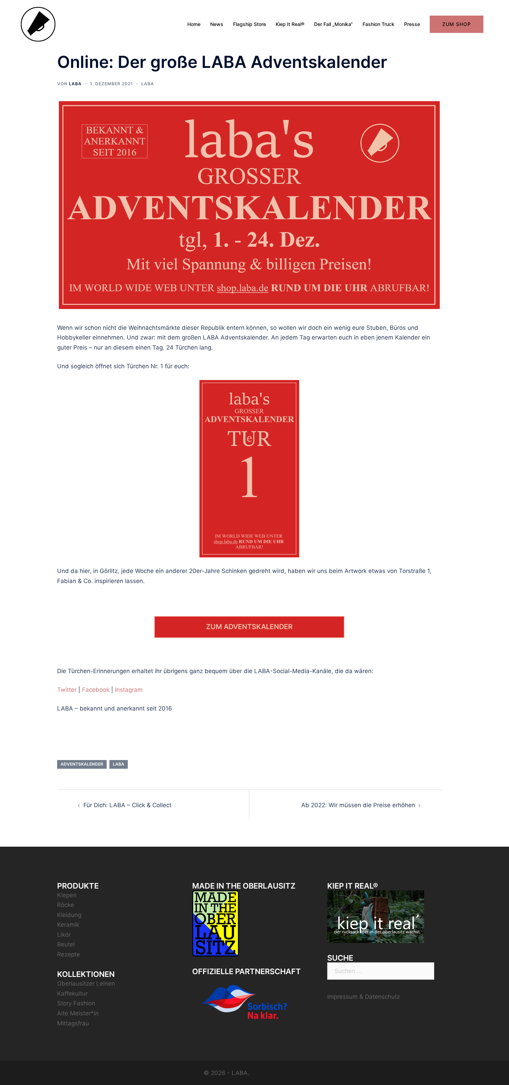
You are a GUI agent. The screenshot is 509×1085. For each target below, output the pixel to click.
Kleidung (69, 914)
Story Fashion (76, 1003)
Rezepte (68, 954)
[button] (494, 9)
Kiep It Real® (290, 24)
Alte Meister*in (78, 1013)
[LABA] (38, 23)
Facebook (95, 689)
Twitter (67, 689)
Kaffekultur (72, 993)
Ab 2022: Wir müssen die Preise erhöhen (358, 805)
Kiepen (67, 895)
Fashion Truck (378, 24)
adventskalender (82, 764)
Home (193, 24)
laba (118, 764)
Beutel (66, 944)
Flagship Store (249, 24)
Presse (412, 24)
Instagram (129, 689)
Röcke (65, 904)
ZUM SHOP (456, 24)
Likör (64, 934)
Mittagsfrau (73, 1023)
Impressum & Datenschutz (363, 996)
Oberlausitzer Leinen (86, 983)
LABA (75, 83)
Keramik (68, 924)
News (216, 24)
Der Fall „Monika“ (333, 24)
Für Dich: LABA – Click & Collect (127, 805)
